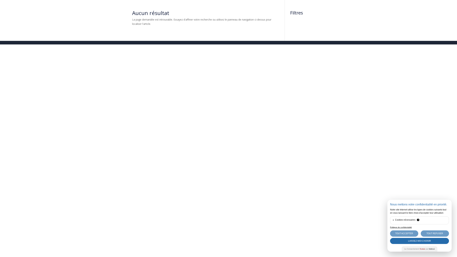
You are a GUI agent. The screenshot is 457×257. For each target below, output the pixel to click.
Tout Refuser (434, 233)
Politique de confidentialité (401, 227)
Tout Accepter (404, 233)
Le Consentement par (419, 249)
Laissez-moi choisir (419, 241)
